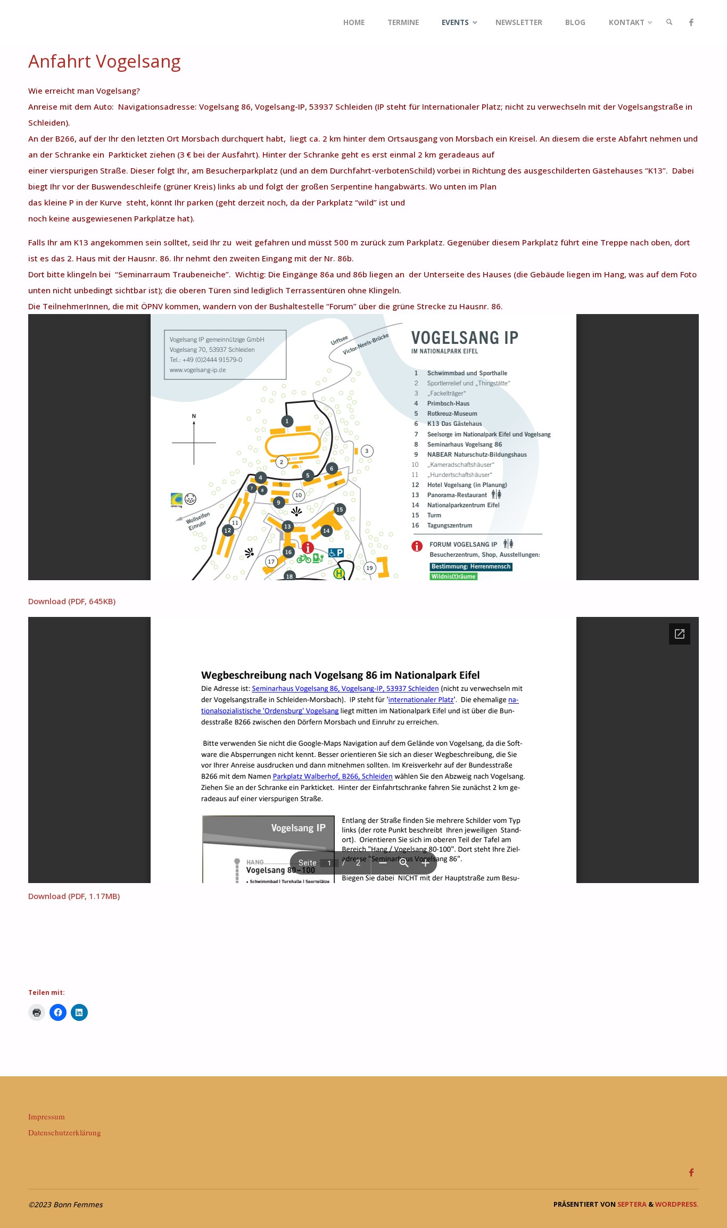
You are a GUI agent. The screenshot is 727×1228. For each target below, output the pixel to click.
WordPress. (677, 1204)
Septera (631, 1204)
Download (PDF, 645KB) (71, 601)
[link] (669, 22)
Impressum (46, 1116)
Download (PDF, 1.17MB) (74, 896)
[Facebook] (691, 22)
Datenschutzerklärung (64, 1132)
